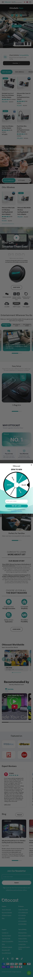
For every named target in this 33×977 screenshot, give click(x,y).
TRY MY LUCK (16, 506)
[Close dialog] (31, 465)
